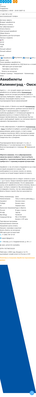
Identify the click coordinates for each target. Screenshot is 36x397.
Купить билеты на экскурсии (10, 230)
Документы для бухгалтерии (10, 35)
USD (1, 47)
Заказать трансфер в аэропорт (10, 228)
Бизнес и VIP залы (21, 219)
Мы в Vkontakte (20, 217)
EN (1, 42)
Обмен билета (5, 33)
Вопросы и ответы (6, 24)
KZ (3, 42)
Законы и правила (6, 38)
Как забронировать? (7, 26)
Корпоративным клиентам (9, 223)
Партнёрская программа (8, 221)
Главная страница (6, 73)
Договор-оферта (6, 20)
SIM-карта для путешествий (9, 232)
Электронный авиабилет (8, 31)
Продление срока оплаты (9, 226)
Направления (19, 73)
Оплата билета (5, 29)
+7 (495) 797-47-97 (8, 234)
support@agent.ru (8, 238)
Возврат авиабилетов (7, 22)
